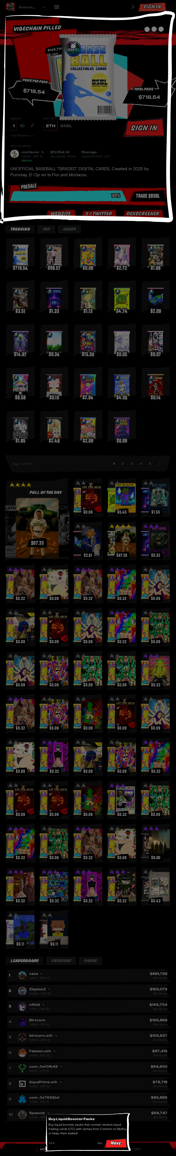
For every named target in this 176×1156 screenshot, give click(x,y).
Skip (100, 1143)
